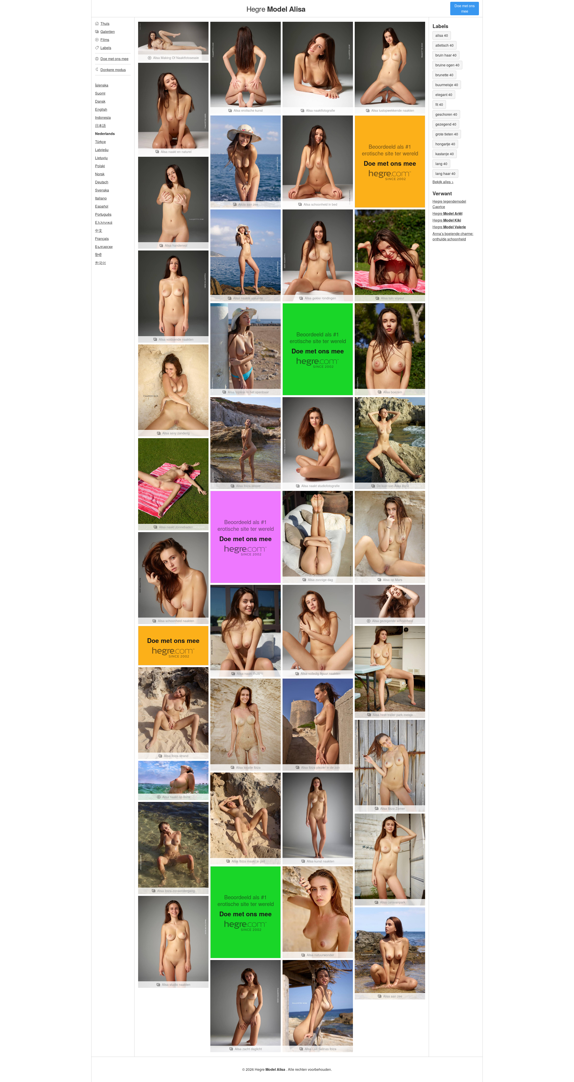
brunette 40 (444, 74)
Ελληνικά (103, 222)
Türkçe (100, 141)
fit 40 (439, 104)
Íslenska (101, 85)
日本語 (100, 125)
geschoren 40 (446, 114)
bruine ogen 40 (447, 64)
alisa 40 (441, 35)
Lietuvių (101, 157)
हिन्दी (98, 254)
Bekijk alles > (443, 181)
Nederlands (105, 133)
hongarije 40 (445, 143)
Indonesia (103, 117)
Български (104, 246)
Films (104, 39)
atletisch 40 (444, 45)
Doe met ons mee (464, 8)
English (101, 109)
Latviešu (102, 149)
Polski (100, 165)
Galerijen (107, 31)
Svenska (102, 190)
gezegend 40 (445, 124)
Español (101, 206)
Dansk (100, 101)
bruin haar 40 (446, 55)
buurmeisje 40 (446, 84)
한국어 (100, 262)
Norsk (99, 173)
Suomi (100, 93)
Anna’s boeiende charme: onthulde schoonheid (453, 236)
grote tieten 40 (446, 134)
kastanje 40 (444, 153)
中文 (98, 230)
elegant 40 (443, 94)
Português (103, 214)
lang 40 (441, 163)
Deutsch (101, 182)
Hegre (275, 8)
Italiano (101, 198)
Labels (105, 47)
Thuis (104, 23)
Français (102, 238)
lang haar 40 (445, 173)
